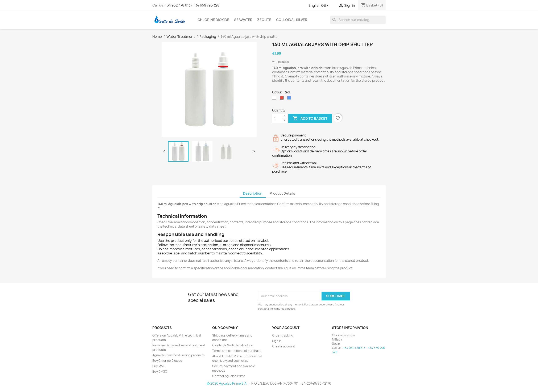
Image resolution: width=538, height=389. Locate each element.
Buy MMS (158, 366)
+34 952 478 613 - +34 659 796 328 (192, 5)
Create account (283, 346)
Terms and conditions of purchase (236, 351)
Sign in (277, 341)
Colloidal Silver (291, 19)
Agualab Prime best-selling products (178, 355)
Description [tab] (252, 193)
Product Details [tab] (282, 193)
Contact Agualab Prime (228, 376)
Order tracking (282, 335)
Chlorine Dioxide (213, 19)
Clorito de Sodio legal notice (232, 345)
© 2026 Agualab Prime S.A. (227, 383)
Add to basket (310, 118)
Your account (285, 327)
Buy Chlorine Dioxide (167, 361)
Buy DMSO (159, 371)
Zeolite (264, 19)
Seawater (243, 19)
